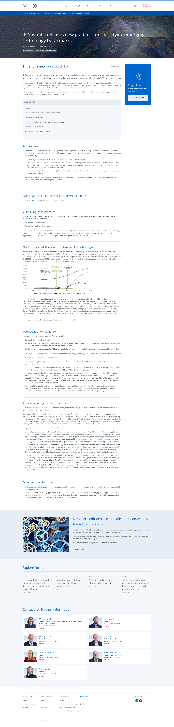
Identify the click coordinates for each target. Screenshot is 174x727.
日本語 (82, 704)
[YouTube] (140, 700)
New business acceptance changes (68, 704)
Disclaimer (44, 704)
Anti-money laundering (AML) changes (69, 711)
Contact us (25, 700)
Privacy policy (44, 707)
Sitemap (43, 700)
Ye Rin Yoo (32, 46)
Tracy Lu (26, 46)
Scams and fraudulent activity (67, 707)
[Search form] (136, 6)
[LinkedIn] (136, 700)
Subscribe (61, 700)
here (110, 85)
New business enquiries (29, 704)
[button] (72, 102)
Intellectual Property (28, 50)
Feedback (25, 707)
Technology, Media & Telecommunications (45, 50)
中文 (81, 700)
